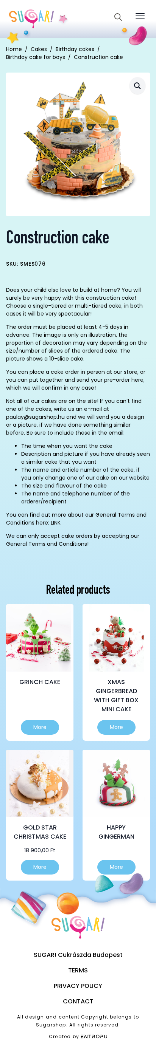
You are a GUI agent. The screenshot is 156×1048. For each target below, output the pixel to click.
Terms (78, 970)
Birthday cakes (75, 49)
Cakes (39, 49)
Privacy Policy (78, 986)
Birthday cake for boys (35, 57)
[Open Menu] (140, 15)
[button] (137, 85)
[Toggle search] (118, 17)
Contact (78, 1001)
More (40, 727)
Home (14, 49)
